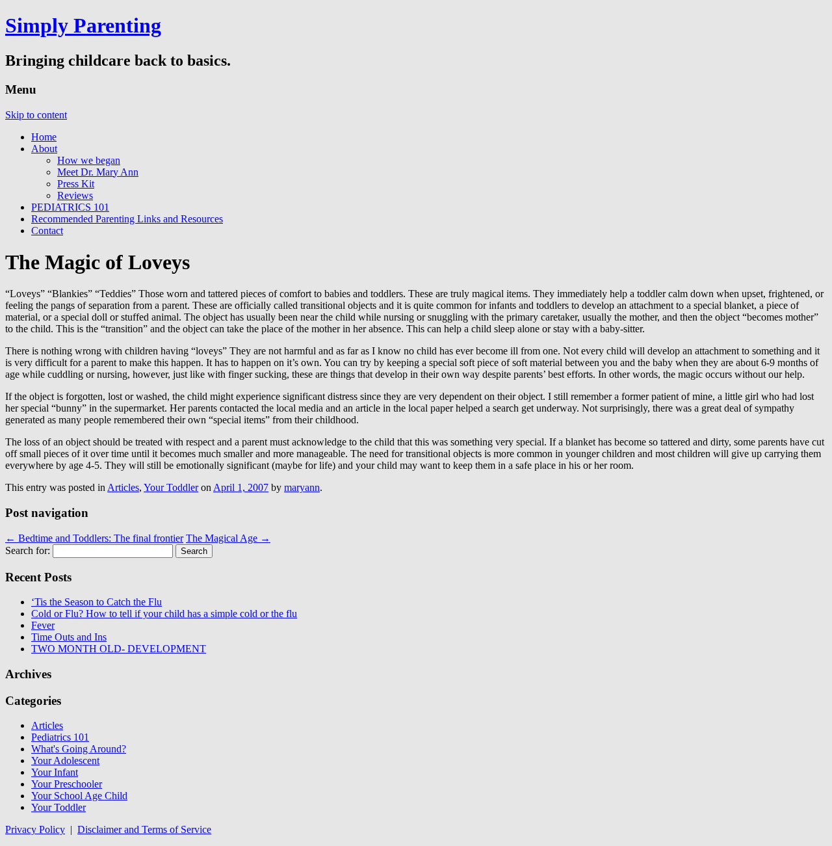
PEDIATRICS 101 (70, 207)
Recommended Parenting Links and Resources (127, 218)
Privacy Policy (35, 829)
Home (44, 136)
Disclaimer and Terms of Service (144, 829)
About (44, 148)
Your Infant (54, 772)
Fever (43, 625)
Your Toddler (171, 487)
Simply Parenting (83, 25)
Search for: (27, 550)
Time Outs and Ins (69, 636)
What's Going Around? (78, 748)
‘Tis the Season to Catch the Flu (96, 601)
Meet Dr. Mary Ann (97, 172)
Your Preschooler (66, 783)
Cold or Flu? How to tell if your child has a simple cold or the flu (164, 613)
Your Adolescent (65, 760)
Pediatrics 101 (60, 737)
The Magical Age (228, 538)
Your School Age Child (79, 795)
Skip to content (36, 114)
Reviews (75, 195)
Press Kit (75, 183)
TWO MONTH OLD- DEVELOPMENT (118, 648)
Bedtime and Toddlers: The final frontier (94, 538)
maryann (302, 487)
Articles (123, 487)
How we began (88, 160)
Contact (47, 230)
